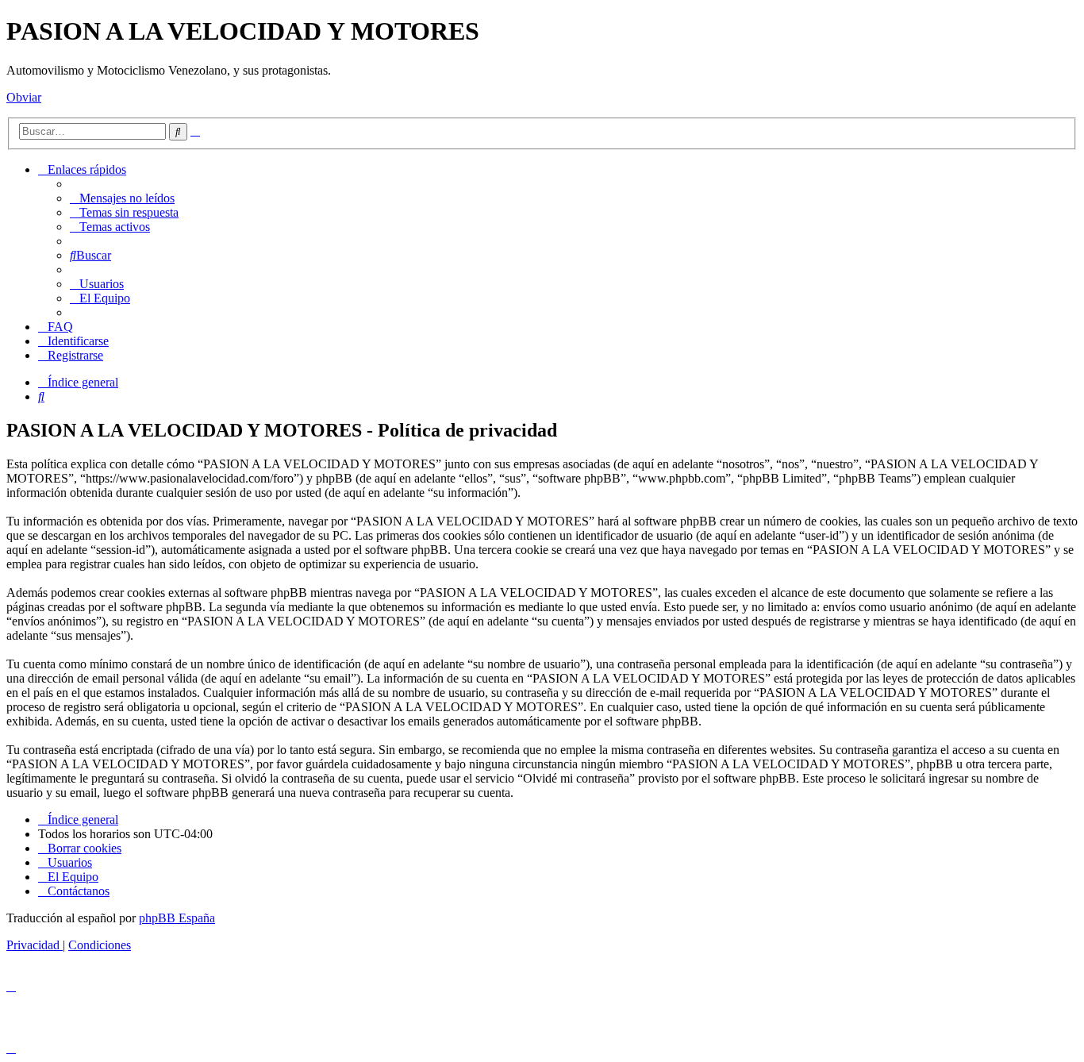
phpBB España (177, 918)
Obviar (23, 97)
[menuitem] (122, 198)
